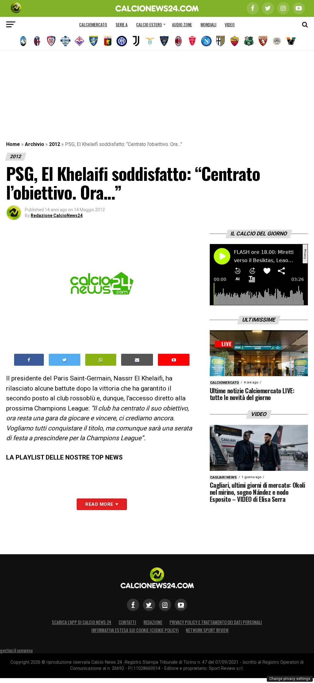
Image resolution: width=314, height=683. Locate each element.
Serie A (122, 24)
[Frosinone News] (93, 41)
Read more (99, 504)
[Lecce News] (164, 41)
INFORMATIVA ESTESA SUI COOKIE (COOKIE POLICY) (134, 630)
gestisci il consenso (16, 650)
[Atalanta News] (23, 41)
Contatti (127, 622)
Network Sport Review (207, 630)
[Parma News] (220, 41)
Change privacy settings (289, 679)
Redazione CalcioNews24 (56, 215)
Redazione (153, 622)
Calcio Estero (149, 24)
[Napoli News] (206, 41)
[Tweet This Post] (64, 359)
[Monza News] (192, 41)
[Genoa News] (108, 41)
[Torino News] (263, 41)
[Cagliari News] (51, 41)
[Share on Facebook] (29, 359)
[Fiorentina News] (79, 41)
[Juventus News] (136, 41)
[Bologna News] (37, 41)
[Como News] (65, 41)
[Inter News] (122, 41)
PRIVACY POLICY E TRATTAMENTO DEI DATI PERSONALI (216, 622)
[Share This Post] (101, 359)
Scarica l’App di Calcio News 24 (81, 622)
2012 (54, 144)
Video (230, 24)
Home (13, 144)
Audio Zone (182, 24)
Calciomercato (93, 24)
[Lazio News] (150, 41)
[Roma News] (235, 41)
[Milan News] (178, 41)
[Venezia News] (291, 41)
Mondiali (208, 24)
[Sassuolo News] (249, 41)
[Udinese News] (277, 41)
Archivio (34, 144)
